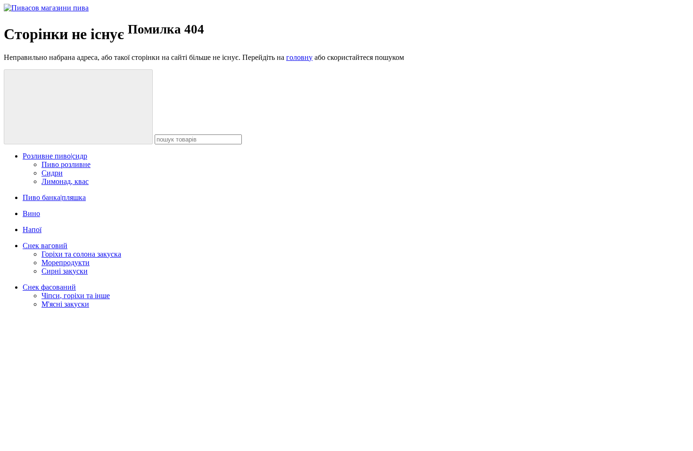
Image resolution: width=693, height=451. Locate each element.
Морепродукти (65, 263)
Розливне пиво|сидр (55, 156)
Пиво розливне (66, 164)
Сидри (52, 173)
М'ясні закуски (65, 304)
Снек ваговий (45, 246)
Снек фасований (49, 287)
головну (299, 57)
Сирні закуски (64, 271)
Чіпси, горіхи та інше (75, 296)
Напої (32, 230)
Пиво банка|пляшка (54, 197)
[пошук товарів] (78, 106)
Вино (31, 213)
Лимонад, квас (65, 181)
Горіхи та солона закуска (81, 254)
